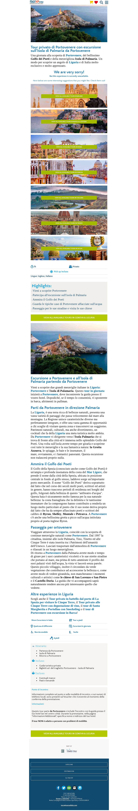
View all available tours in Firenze (69, 223)
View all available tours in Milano (69, 96)
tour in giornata (94, 390)
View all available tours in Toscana (69, 198)
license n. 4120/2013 (62, 799)
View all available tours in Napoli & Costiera (69, 121)
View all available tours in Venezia (69, 172)
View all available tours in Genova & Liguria (69, 317)
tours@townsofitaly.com (69, 805)
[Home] (36, 2)
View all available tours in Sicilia (69, 248)
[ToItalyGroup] (69, 753)
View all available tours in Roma (69, 147)
